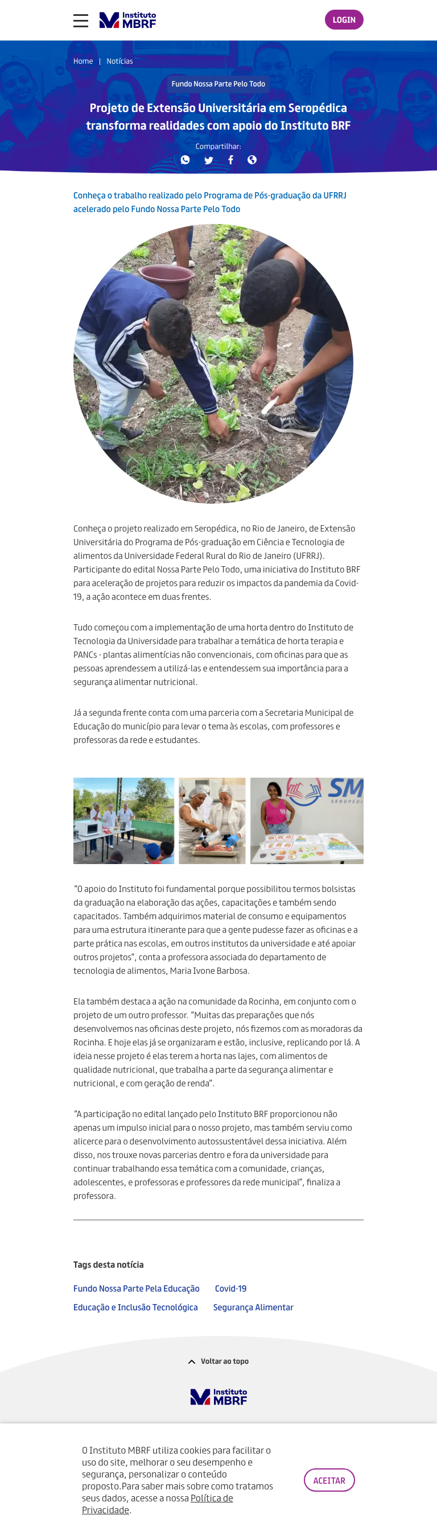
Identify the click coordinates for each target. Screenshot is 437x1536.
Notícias (119, 60)
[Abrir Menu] (81, 20)
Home (83, 60)
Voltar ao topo (224, 1360)
